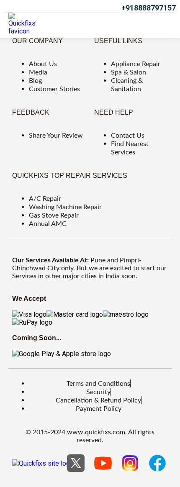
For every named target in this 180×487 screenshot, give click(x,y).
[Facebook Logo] (157, 463)
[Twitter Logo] (75, 463)
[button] (161, 24)
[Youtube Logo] (103, 463)
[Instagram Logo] (130, 463)
